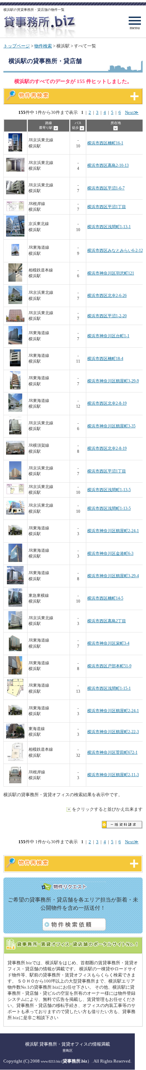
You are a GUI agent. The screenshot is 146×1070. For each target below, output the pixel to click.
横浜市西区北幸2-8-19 (107, 403)
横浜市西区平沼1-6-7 (106, 188)
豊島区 (67, 1050)
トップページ (16, 46)
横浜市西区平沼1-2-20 (107, 316)
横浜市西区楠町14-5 (105, 598)
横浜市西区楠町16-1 (105, 143)
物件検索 (43, 46)
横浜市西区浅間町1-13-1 (109, 227)
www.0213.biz (50, 1061)
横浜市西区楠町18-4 (105, 359)
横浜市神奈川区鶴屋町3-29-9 (113, 381)
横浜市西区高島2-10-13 (108, 165)
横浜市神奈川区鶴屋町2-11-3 (113, 775)
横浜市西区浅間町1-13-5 (109, 490)
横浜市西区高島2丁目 (106, 621)
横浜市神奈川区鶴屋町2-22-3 (113, 732)
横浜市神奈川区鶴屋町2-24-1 (113, 531)
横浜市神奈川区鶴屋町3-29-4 (113, 576)
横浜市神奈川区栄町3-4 (108, 643)
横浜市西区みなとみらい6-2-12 (115, 250)
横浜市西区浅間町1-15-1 (109, 688)
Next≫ (132, 112)
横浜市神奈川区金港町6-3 (110, 553)
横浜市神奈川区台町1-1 (108, 336)
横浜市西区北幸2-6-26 (107, 296)
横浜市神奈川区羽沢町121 (110, 273)
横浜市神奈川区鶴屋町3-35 (111, 426)
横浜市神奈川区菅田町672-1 (112, 752)
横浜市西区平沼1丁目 (106, 207)
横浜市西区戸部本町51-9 (109, 666)
